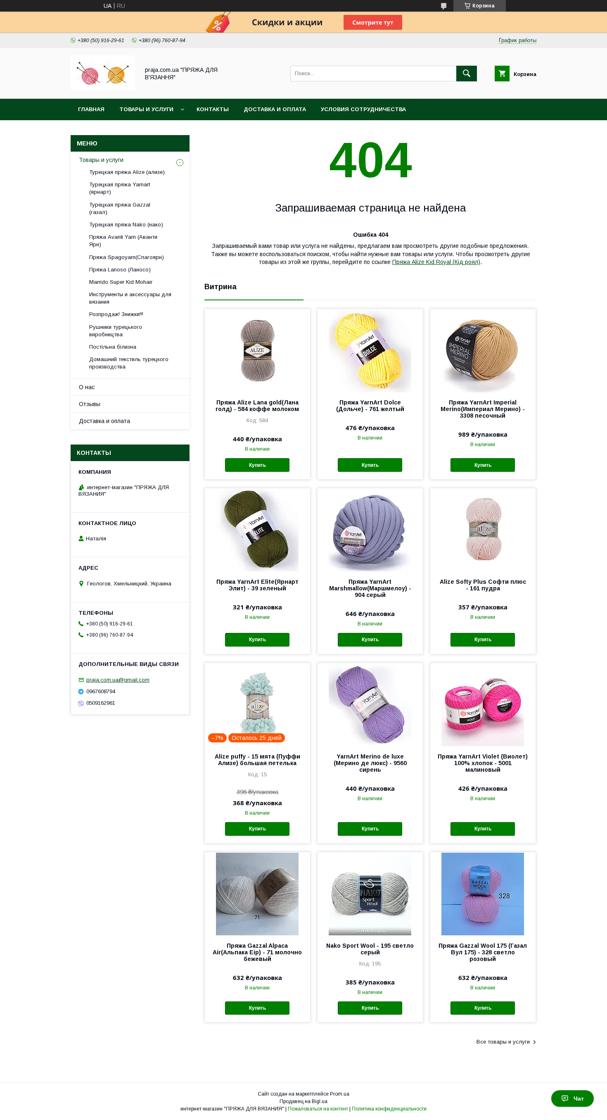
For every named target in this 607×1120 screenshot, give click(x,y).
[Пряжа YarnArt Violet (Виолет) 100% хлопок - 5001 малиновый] (483, 704)
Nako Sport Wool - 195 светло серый (370, 949)
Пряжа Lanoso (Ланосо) (120, 269)
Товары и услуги (146, 109)
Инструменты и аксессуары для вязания (130, 298)
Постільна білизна (112, 347)
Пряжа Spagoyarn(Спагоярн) (126, 257)
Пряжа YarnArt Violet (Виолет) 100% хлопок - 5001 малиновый (483, 763)
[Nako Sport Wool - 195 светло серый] (370, 893)
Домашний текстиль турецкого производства (128, 363)
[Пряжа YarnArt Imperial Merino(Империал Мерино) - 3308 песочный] (483, 350)
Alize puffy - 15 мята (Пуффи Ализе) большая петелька (257, 759)
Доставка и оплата (275, 109)
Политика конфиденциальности (389, 1109)
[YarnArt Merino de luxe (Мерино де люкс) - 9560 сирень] (370, 704)
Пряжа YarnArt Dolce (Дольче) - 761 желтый (370, 405)
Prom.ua (339, 1094)
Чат (579, 1098)
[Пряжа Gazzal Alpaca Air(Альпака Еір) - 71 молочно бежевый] (257, 893)
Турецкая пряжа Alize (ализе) (127, 172)
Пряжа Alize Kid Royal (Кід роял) (436, 262)
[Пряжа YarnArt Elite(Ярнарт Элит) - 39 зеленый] (257, 529)
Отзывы (89, 404)
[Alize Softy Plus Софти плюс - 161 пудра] (483, 529)
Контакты (213, 109)
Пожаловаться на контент (318, 1109)
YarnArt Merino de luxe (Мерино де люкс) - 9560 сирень (370, 763)
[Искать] (466, 73)
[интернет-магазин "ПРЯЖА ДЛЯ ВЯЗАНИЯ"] (103, 88)
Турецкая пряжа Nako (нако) (126, 224)
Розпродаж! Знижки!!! (116, 314)
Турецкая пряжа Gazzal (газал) (119, 208)
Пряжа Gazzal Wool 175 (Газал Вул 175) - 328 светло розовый (483, 952)
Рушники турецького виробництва (115, 331)
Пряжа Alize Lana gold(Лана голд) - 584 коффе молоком (257, 405)
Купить (257, 465)
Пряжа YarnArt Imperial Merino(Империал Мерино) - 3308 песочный (483, 409)
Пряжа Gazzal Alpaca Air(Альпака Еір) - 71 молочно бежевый (257, 952)
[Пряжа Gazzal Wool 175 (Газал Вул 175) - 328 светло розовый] (483, 893)
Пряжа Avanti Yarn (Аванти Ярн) (123, 240)
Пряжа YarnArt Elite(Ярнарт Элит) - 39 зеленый (257, 585)
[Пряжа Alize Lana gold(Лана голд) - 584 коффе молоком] (257, 350)
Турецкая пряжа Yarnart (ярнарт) (119, 188)
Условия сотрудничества (363, 109)
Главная (91, 109)
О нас (87, 387)
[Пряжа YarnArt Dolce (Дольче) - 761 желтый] (370, 350)
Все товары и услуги (503, 1042)
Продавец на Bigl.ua (303, 1101)
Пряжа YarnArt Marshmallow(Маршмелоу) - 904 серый (370, 588)
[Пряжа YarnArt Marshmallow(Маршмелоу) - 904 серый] (370, 529)
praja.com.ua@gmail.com (117, 680)
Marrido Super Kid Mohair (120, 282)
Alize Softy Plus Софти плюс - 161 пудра (483, 585)
